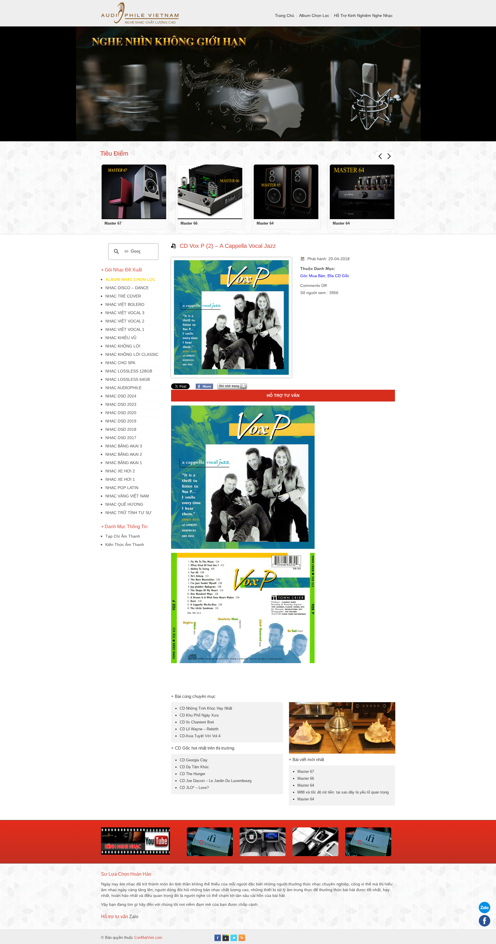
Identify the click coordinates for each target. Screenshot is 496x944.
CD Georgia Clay (194, 760)
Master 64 (265, 223)
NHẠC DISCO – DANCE (127, 287)
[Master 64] (286, 192)
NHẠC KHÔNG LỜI (122, 346)
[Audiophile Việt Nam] (140, 12)
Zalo (133, 916)
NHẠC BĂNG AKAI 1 (123, 462)
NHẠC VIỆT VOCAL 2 (124, 321)
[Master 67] (134, 192)
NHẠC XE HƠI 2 (120, 471)
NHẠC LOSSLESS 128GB (128, 371)
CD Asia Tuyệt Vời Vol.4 (200, 736)
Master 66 (189, 223)
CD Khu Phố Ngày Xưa (199, 715)
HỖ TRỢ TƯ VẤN (283, 395)
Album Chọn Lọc (314, 15)
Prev (380, 156)
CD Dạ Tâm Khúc (194, 767)
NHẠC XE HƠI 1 (120, 479)
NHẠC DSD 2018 (120, 429)
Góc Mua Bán (312, 275)
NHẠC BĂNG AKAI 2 (123, 454)
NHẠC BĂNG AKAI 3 (123, 446)
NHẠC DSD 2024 (120, 396)
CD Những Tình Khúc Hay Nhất (206, 708)
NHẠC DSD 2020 (120, 412)
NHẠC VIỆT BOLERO (124, 304)
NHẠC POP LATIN (121, 487)
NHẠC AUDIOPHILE (123, 387)
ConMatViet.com (148, 937)
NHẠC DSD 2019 (120, 421)
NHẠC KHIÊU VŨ (120, 337)
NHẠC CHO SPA (120, 362)
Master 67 (112, 223)
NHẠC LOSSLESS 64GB (127, 379)
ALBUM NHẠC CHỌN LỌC (130, 279)
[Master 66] (210, 192)
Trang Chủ (284, 15)
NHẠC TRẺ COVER (123, 296)
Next (389, 156)
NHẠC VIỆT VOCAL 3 (124, 312)
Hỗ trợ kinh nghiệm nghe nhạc (363, 15)
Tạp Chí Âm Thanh (122, 536)
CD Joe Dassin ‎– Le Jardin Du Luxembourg (215, 781)
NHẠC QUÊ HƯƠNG (124, 504)
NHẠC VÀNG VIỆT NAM (127, 496)
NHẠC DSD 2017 (120, 437)
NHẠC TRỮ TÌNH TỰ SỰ (128, 512)
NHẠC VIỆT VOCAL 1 (124, 329)
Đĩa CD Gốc (338, 275)
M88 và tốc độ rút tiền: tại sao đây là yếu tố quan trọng (343, 792)
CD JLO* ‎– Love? (194, 787)
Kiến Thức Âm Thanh (124, 544)
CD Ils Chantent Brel (197, 722)
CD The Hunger (192, 774)
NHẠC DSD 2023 (120, 404)
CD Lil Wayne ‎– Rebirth (199, 729)
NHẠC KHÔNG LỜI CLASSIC (131, 354)
